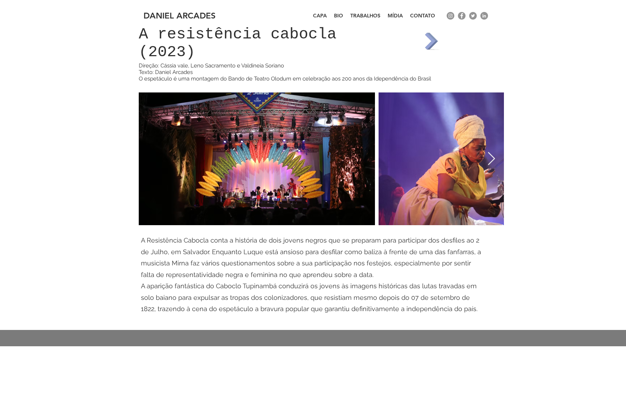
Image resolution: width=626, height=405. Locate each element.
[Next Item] (491, 159)
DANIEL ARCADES (179, 16)
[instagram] (450, 16)
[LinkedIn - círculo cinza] (484, 16)
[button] (365, 16)
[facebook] (462, 16)
